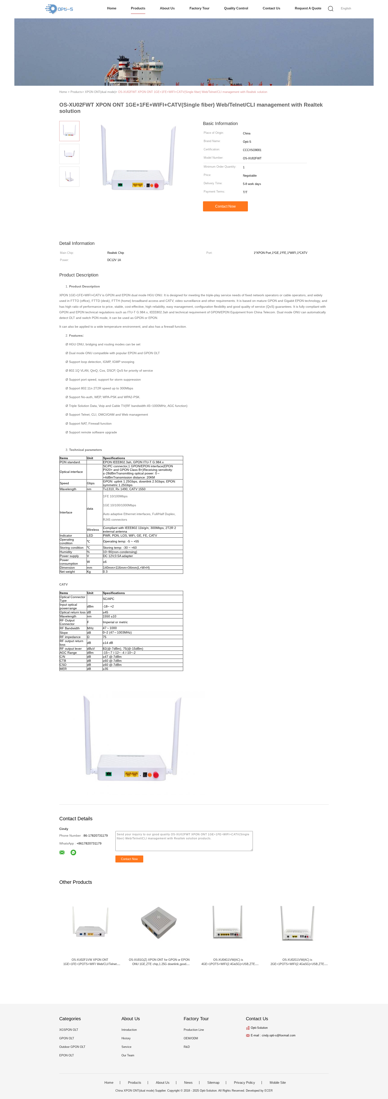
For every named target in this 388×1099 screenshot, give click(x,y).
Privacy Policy (244, 1082)
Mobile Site (278, 1082)
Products (138, 8)
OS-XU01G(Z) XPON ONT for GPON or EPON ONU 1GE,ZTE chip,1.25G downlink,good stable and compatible (159, 964)
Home (111, 8)
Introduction (129, 1029)
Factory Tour (199, 8)
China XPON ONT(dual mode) (134, 1090)
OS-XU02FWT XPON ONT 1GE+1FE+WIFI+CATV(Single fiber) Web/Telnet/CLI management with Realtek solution (192, 92)
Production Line (194, 1029)
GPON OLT (66, 1038)
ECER (269, 1090)
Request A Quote (308, 8)
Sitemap (213, 1082)
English (346, 8)
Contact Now (225, 206)
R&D (187, 1047)
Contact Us (271, 8)
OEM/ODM (191, 1038)
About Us (167, 8)
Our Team (127, 1055)
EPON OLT (66, 1055)
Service (126, 1047)
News (188, 1082)
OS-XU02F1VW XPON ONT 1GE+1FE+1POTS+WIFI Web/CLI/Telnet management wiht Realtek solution (90, 964)
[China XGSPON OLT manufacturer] (59, 9)
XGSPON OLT (68, 1029)
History (126, 1038)
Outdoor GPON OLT (72, 1047)
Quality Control (236, 8)
